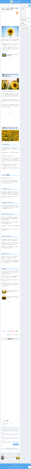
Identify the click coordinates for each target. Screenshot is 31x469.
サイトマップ (14, 466)
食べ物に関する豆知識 (24, 28)
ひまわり (12, 334)
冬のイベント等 (23, 10)
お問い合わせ (10, 466)
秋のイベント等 (23, 16)
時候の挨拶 (22, 23)
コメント (3, 426)
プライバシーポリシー (20, 466)
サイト (3, 440)
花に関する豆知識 (16, 334)
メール (3, 436)
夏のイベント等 (23, 14)
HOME (16, 464)
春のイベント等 (23, 12)
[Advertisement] (10, 19)
